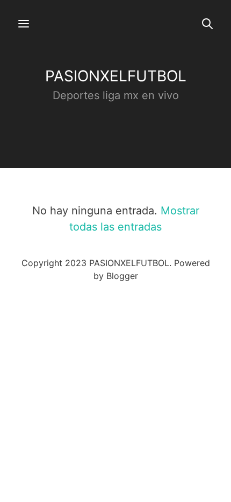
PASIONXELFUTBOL (115, 76)
